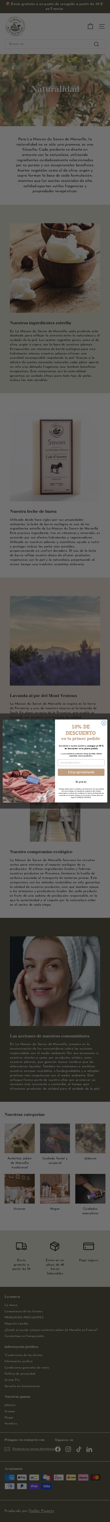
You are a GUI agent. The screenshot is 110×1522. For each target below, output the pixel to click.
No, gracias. (81, 781)
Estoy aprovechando (81, 772)
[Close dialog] (103, 723)
